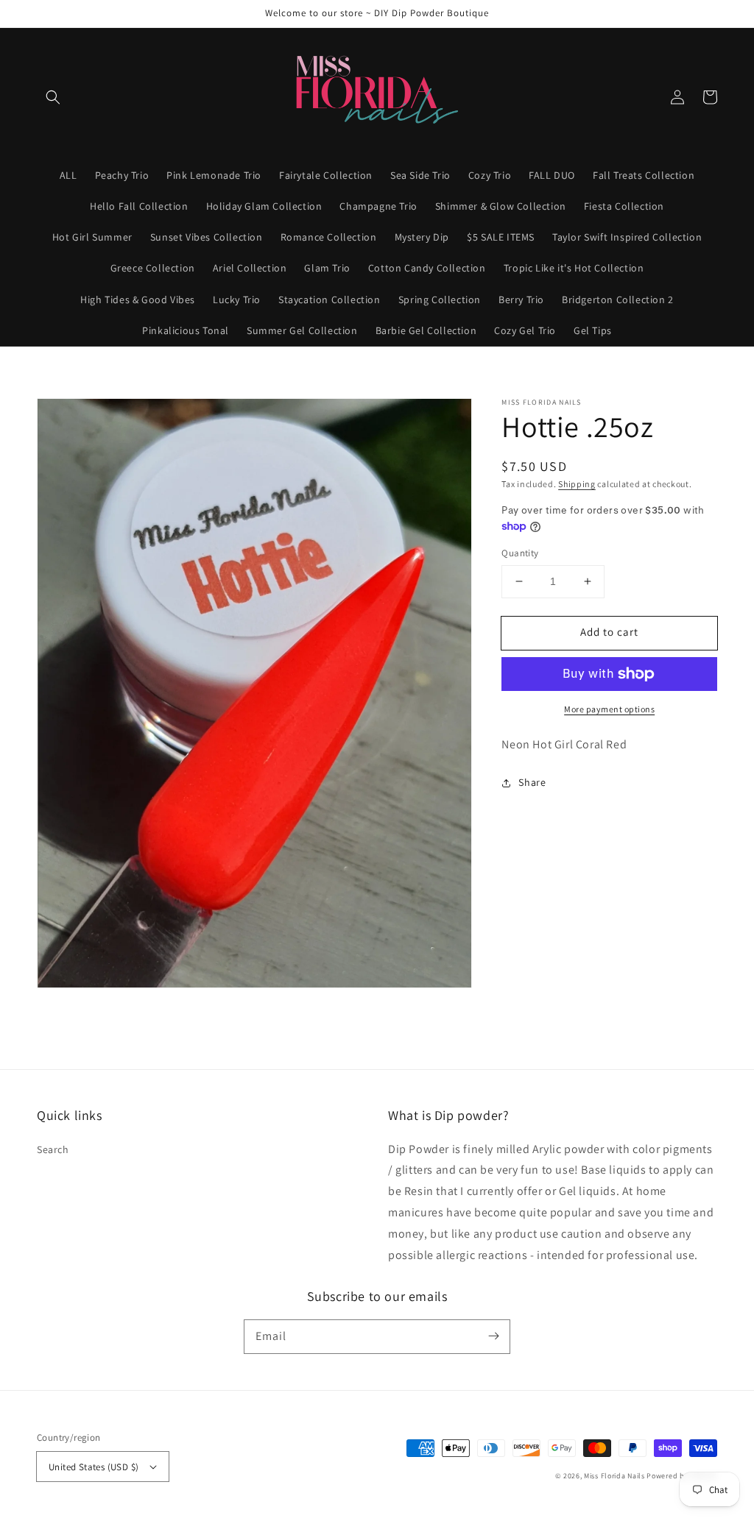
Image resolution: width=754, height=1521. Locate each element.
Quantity (519, 553)
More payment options (609, 709)
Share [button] (532, 782)
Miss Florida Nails (615, 1476)
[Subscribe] (493, 1336)
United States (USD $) (93, 1467)
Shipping (577, 483)
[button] (53, 97)
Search (53, 1149)
